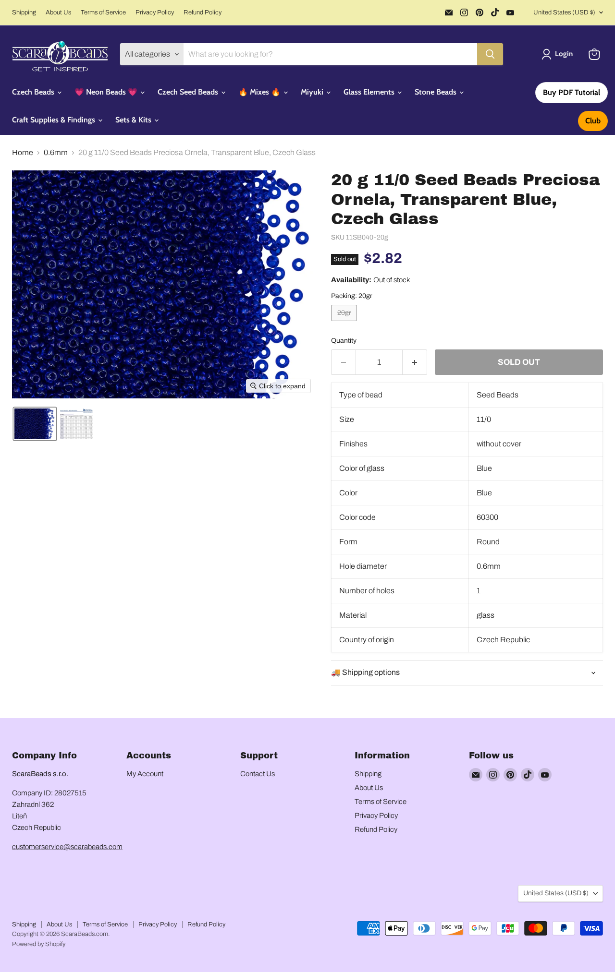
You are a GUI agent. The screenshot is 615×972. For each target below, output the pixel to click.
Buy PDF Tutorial (571, 92)
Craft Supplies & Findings (54, 119)
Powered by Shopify (38, 944)
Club (593, 120)
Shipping (24, 12)
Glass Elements (370, 91)
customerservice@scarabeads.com (67, 847)
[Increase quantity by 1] (415, 362)
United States (564, 12)
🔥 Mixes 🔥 (260, 91)
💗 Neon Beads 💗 (106, 91)
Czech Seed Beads (189, 91)
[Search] (490, 54)
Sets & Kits (134, 119)
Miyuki (313, 91)
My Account (144, 774)
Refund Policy (202, 12)
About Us (58, 12)
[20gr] (345, 323)
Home (22, 152)
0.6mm (56, 152)
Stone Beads (436, 91)
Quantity (344, 340)
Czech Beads (34, 91)
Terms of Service (103, 12)
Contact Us (257, 774)
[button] (559, 54)
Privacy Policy (154, 12)
